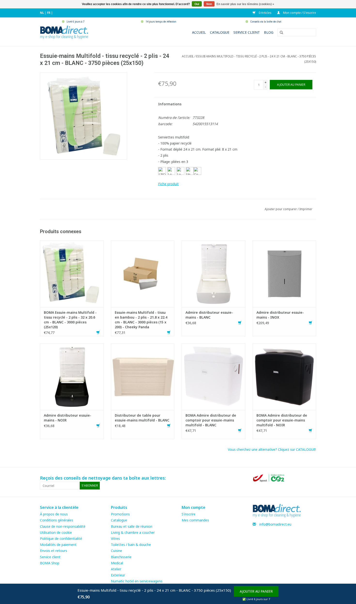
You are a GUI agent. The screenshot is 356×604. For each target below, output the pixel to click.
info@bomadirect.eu (275, 524)
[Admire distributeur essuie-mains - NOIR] (72, 376)
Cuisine (116, 550)
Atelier (116, 569)
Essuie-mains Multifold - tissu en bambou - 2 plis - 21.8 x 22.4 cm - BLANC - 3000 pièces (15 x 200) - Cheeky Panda (141, 319)
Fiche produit (168, 184)
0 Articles (264, 13)
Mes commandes (195, 520)
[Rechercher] (279, 33)
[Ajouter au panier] (98, 332)
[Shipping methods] (269, 477)
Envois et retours (53, 550)
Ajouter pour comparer (281, 209)
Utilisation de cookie (56, 532)
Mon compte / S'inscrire (299, 13)
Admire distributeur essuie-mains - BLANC (209, 315)
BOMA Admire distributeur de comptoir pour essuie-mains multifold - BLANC (211, 420)
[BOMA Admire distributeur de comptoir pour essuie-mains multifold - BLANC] (213, 376)
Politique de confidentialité (61, 538)
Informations (169, 104)
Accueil (199, 32)
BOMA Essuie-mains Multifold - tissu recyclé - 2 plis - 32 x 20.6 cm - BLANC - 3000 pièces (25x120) (70, 319)
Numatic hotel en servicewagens (137, 581)
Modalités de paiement (58, 544)
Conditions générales (56, 520)
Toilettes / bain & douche (131, 544)
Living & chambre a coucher (133, 532)
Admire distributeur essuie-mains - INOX (280, 315)
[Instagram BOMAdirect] (312, 478)
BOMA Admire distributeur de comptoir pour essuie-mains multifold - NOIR (281, 420)
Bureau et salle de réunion (131, 526)
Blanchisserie (121, 557)
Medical (117, 563)
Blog (268, 32)
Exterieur (118, 575)
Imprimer (305, 209)
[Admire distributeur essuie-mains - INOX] (284, 273)
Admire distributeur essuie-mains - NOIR (67, 417)
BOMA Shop (49, 563)
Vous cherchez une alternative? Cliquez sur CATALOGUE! (272, 449)
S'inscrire (188, 514)
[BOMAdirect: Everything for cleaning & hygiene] (64, 32)
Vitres (115, 538)
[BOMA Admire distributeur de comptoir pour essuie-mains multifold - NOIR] (284, 376)
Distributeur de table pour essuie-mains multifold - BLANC (142, 417)
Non (209, 4)
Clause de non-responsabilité (62, 526)
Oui (196, 4)
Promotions (120, 514)
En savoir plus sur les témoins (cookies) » (245, 4)
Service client (246, 32)
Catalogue (219, 32)
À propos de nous (54, 514)
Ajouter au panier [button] (256, 591)
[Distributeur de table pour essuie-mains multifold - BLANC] (143, 376)
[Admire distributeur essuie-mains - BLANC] (213, 273)
